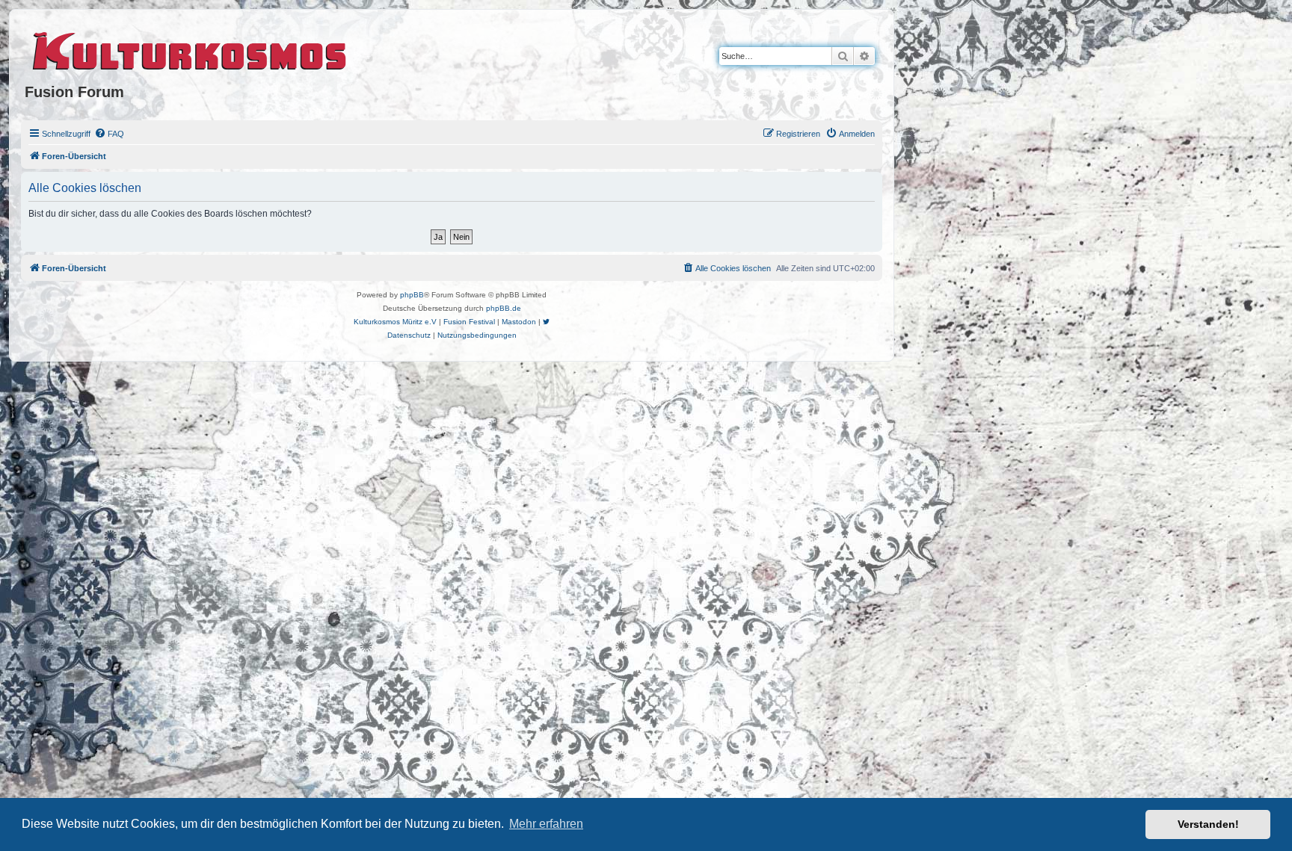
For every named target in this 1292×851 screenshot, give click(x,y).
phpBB (412, 295)
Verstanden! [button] (1208, 824)
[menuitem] (109, 134)
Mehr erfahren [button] (546, 823)
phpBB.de (503, 308)
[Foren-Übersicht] (190, 48)
